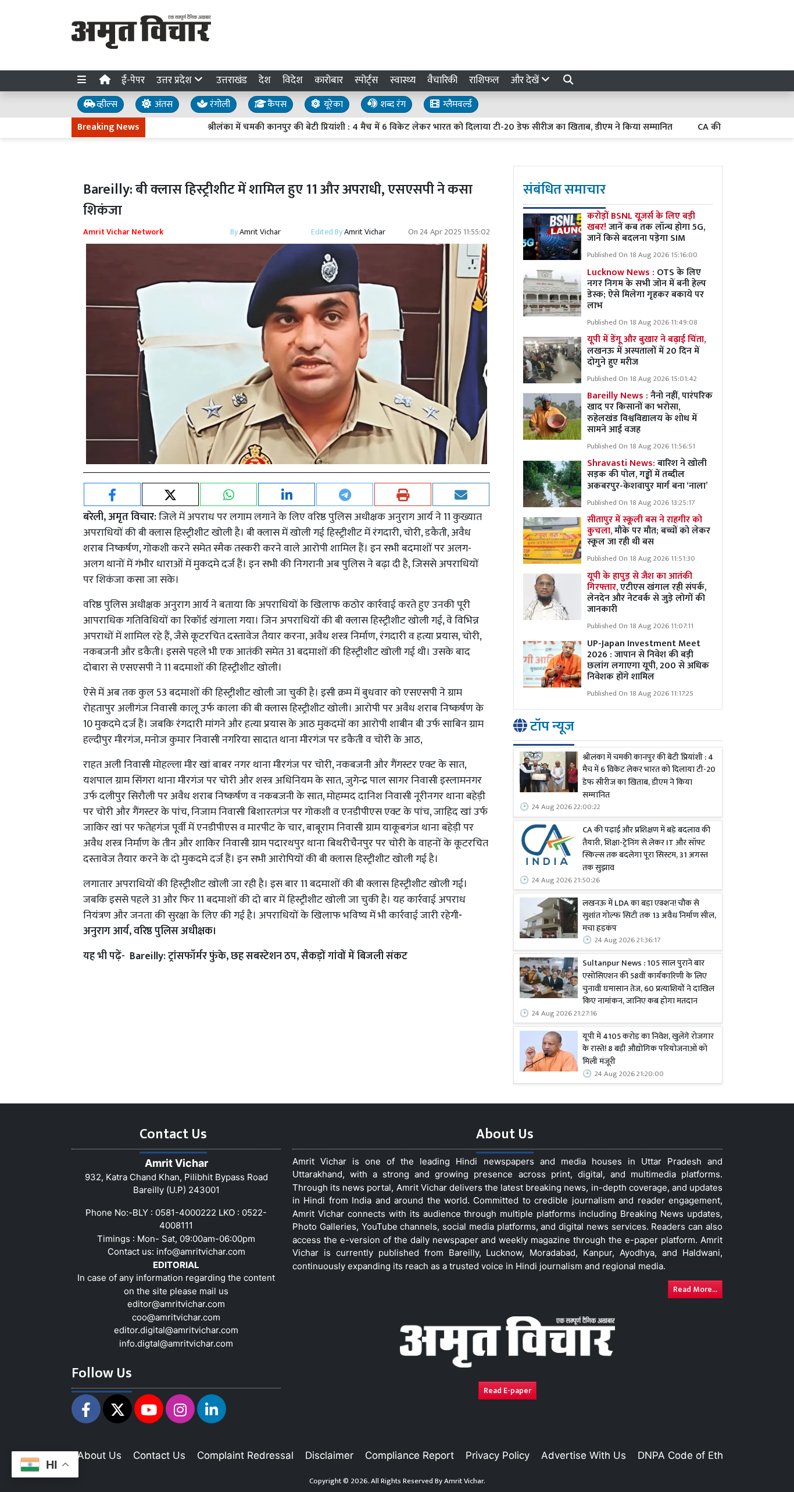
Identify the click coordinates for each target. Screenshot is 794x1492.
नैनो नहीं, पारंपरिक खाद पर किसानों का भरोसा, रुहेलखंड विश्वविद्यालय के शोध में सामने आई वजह (650, 412)
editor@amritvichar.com (176, 1303)
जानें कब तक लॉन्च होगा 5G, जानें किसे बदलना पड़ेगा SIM (646, 227)
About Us (99, 1455)
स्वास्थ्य (403, 80)
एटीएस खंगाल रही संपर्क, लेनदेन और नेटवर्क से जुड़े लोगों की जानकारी (646, 593)
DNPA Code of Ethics (687, 1455)
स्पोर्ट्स (366, 80)
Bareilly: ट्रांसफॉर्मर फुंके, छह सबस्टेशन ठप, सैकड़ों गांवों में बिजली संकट (268, 956)
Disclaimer (329, 1455)
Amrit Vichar (260, 231)
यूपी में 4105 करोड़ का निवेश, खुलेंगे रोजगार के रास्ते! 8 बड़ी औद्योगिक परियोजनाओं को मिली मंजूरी (648, 1050)
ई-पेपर (133, 80)
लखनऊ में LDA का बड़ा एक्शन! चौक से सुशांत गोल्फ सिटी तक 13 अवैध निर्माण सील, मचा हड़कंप (649, 916)
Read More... (695, 1289)
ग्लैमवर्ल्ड (456, 104)
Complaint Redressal (245, 1455)
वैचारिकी (442, 80)
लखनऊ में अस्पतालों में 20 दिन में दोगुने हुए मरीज (646, 350)
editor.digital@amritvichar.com (176, 1330)
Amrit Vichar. (464, 1481)
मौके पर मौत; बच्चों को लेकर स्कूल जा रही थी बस (648, 531)
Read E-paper (507, 1390)
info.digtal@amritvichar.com (176, 1343)
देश (265, 80)
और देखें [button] (526, 80)
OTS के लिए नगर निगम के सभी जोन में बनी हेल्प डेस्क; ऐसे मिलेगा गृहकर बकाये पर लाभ (646, 289)
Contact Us (159, 1455)
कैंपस (276, 104)
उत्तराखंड (231, 80)
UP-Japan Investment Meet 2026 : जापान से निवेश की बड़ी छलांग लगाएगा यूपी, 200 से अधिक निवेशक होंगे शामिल (648, 660)
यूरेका (332, 104)
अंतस (162, 104)
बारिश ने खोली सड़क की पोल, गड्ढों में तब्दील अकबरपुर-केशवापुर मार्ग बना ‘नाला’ (647, 474)
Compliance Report (409, 1455)
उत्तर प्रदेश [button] (175, 80)
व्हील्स (105, 104)
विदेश (292, 80)
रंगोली (219, 104)
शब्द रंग (392, 104)
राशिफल (484, 80)
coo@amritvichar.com (176, 1317)
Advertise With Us (583, 1455)
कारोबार (328, 80)
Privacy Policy (498, 1455)
